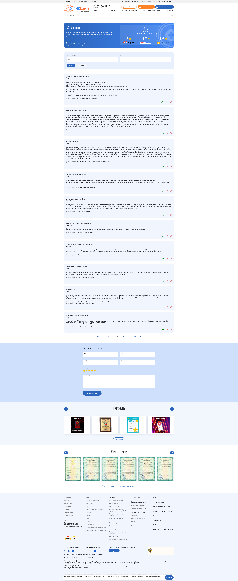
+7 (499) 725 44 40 (101, 6)
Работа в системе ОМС (116, 506)
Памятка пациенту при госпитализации (116, 519)
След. (140, 336)
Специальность (125, 361)
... (105, 336)
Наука (133, 521)
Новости (156, 497)
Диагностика (68, 503)
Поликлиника (68, 506)
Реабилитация (68, 512)
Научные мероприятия (138, 518)
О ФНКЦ (89, 497)
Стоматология (68, 515)
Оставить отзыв (75, 43)
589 (134, 336)
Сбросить (82, 65)
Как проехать (114, 551)
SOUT (88, 518)
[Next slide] (172, 409)
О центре (67, 1)
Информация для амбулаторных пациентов (119, 514)
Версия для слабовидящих (164, 1)
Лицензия (89, 512)
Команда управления (92, 500)
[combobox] (92, 59)
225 (113, 336)
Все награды (119, 439)
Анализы (66, 500)
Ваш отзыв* (87, 375)
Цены (74, 1)
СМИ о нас (89, 503)
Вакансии (93, 1)
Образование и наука (138, 512)
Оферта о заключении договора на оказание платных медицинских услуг (73, 524)
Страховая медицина (138, 502)
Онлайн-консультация (165, 7)
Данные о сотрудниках (116, 503)
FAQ (110, 526)
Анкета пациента (114, 529)
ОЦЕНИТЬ (162, 552)
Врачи (88, 506)
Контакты (89, 521)
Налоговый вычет (137, 497)
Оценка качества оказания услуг (96, 527)
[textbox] (100, 361)
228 (127, 336)
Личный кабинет (130, 7)
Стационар (67, 509)
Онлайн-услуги (83, 1)
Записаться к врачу (147, 7)
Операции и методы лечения (163, 529)
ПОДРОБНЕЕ (156, 552)
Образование (135, 515)
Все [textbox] (69, 59)
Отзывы (134, 526)
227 (122, 336)
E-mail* (123, 353)
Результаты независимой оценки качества (96, 530)
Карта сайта (90, 524)
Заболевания (158, 525)
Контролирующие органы (162, 516)
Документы (157, 520)
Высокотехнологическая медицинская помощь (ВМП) (117, 510)
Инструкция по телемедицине (118, 539)
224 (109, 336)
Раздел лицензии (109, 486)
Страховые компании (137, 505)
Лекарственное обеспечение (163, 511)
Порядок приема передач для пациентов (118, 532)
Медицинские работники (161, 506)
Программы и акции (71, 520)
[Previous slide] (66, 409)
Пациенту (112, 497)
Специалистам (158, 502)
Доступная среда (114, 536)
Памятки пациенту (114, 523)
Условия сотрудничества (138, 508)
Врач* (85, 361)
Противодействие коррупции (95, 509)
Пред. (99, 336)
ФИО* (85, 353)
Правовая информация (127, 486)
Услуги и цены (69, 497)
